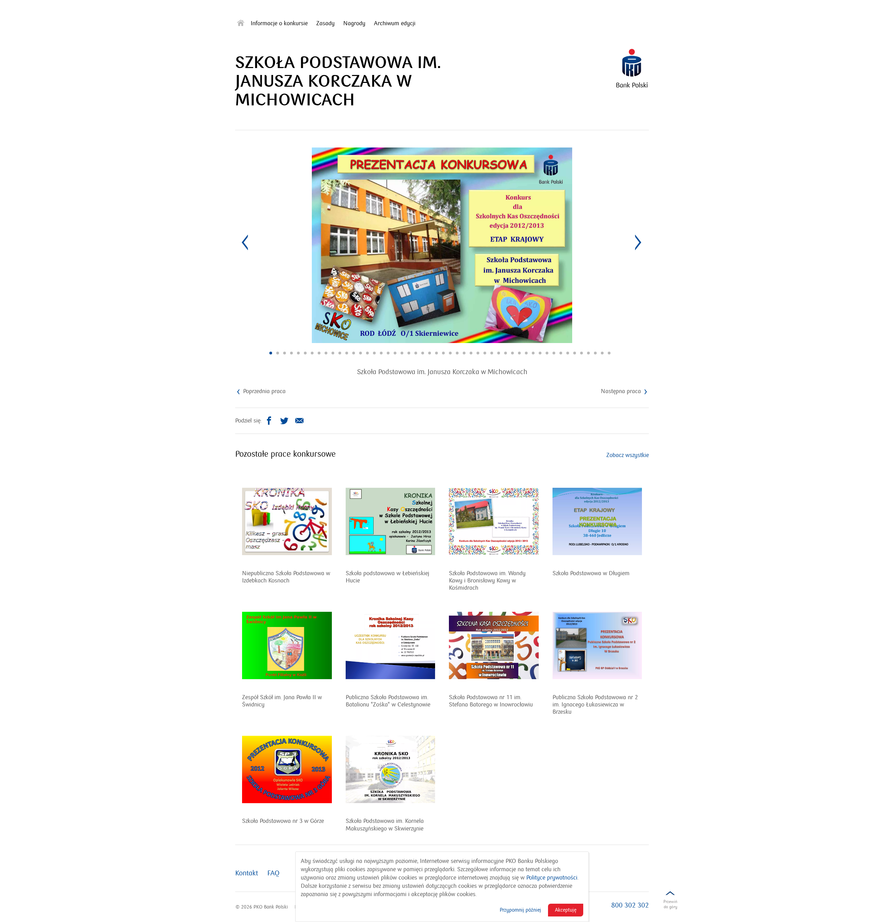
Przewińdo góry (670, 904)
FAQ (273, 873)
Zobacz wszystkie (627, 455)
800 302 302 (630, 905)
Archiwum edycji (394, 23)
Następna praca (622, 391)
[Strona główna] (240, 24)
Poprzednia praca (263, 391)
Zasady (325, 23)
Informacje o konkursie (279, 23)
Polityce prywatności (551, 877)
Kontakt (246, 873)
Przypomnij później (520, 910)
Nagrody (354, 23)
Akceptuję (565, 910)
